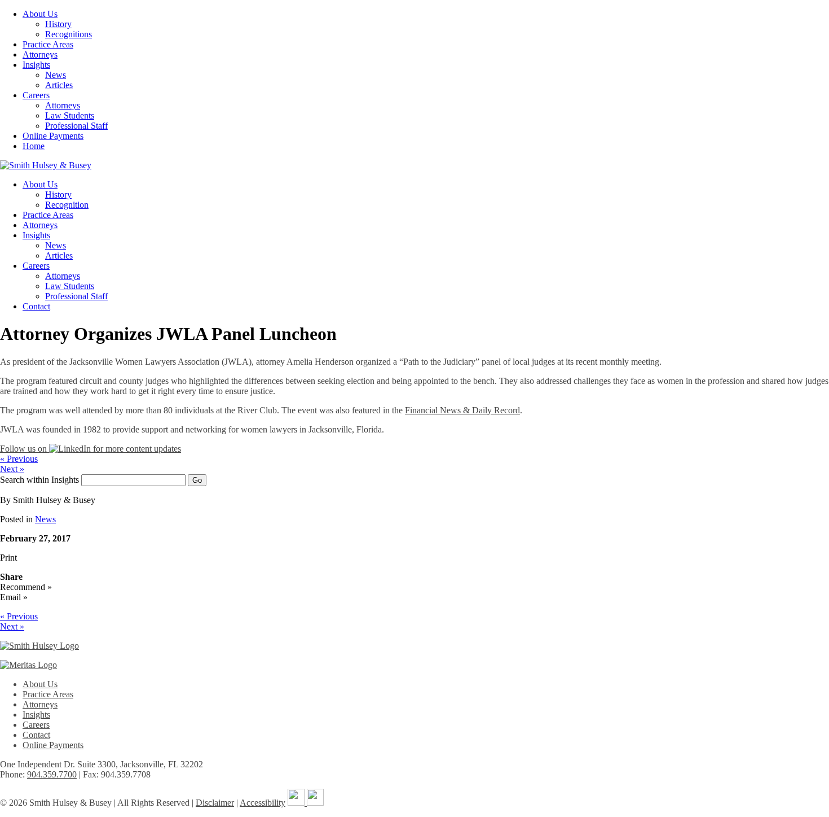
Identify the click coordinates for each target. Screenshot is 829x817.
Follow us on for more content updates (90, 448)
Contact (36, 306)
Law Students (69, 115)
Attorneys (40, 54)
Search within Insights (39, 479)
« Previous (19, 459)
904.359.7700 (52, 774)
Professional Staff (76, 125)
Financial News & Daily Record (462, 410)
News (55, 75)
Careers (36, 95)
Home (34, 146)
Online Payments (53, 136)
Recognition (67, 204)
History (58, 24)
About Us (40, 14)
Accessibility (262, 802)
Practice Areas (48, 44)
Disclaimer (215, 802)
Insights (36, 64)
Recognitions (68, 34)
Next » (12, 469)
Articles (59, 85)
